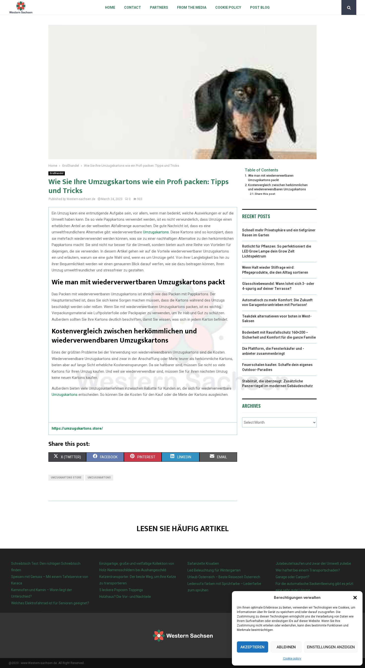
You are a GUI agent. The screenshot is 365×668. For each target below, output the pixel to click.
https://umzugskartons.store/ (77, 428)
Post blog (260, 7)
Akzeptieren (252, 647)
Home (110, 7)
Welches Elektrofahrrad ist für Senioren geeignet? (50, 603)
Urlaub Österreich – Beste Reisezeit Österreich (223, 577)
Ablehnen (286, 647)
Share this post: (265, 194)
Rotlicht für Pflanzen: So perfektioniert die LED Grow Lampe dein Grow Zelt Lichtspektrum (276, 251)
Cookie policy (292, 658)
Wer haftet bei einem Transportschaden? (308, 570)
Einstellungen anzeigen (331, 647)
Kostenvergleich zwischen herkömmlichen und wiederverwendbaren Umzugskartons (278, 187)
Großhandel (57, 173)
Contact (132, 7)
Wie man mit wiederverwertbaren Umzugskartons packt (270, 178)
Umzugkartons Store (66, 477)
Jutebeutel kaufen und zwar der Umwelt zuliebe (313, 563)
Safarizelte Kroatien (203, 563)
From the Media (191, 7)
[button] (355, 597)
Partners (159, 7)
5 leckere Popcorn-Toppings (121, 590)
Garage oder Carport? (292, 577)
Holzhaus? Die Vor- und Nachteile (125, 597)
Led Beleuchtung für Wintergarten (214, 570)
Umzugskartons (156, 232)
